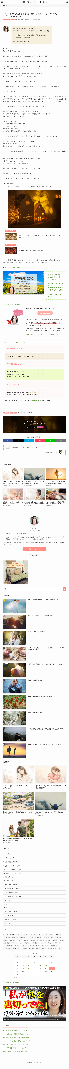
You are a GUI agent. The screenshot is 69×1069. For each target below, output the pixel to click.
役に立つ (30, 937)
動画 (7, 904)
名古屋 (22, 937)
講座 (38, 948)
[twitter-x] (33, 555)
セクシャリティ (10, 881)
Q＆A (5, 934)
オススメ (6, 19)
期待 (39, 940)
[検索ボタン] (67, 2)
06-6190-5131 (34, 400)
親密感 (24, 948)
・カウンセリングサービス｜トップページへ (16, 1030)
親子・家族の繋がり (11, 884)
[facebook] (30, 555)
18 (23, 968)
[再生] (5, 1019)
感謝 (5, 940)
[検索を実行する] (64, 589)
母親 (55, 940)
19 (28, 968)
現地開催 (28, 943)
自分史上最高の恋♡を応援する (14, 869)
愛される (38, 937)
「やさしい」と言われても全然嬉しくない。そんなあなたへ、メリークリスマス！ (41, 236)
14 (40, 965)
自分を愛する (12, 19)
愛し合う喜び (48, 937)
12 (28, 965)
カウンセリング (9, 915)
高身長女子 (52, 948)
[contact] (39, 555)
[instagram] (36, 555)
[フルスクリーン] (64, 1019)
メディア (7, 900)
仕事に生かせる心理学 (11, 892)
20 (34, 968)
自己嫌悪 (54, 945)
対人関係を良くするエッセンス (14, 888)
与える (6, 937)
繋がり (50, 943)
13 (34, 965)
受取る (15, 937)
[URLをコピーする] (61, 440)
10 (17, 965)
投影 (33, 940)
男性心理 (36, 943)
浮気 (61, 940)
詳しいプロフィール (34, 549)
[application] (34, 1003)
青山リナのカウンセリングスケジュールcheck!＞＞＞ (42, 334)
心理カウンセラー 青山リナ (34, 2)
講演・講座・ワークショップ (13, 911)
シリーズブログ (9, 858)
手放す (19, 940)
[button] (8, 440)
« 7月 (15, 977)
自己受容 (45, 945)
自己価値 (36, 945)
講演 (44, 948)
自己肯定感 (7, 948)
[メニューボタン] (2, 2)
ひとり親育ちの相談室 (11, 862)
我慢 (12, 940)
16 (51, 965)
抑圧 (26, 940)
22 (46, 968)
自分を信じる (28, 19)
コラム (7, 907)
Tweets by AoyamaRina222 (11, 982)
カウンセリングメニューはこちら (14, 267)
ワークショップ (42, 934)
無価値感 (6, 943)
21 (40, 968)
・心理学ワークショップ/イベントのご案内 (16, 1037)
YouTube (13, 934)
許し (31, 948)
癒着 (43, 943)
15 (46, 965)
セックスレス (22, 934)
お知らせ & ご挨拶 (10, 919)
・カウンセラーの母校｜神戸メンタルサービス (17, 1041)
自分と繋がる (21, 19)
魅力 (59, 948)
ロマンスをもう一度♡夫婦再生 (14, 873)
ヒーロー (32, 934)
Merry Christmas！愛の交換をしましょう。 (32, 250)
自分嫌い (18, 945)
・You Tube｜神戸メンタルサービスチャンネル (17, 1048)
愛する (57, 937)
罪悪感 (58, 943)
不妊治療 (58, 934)
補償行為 (16, 948)
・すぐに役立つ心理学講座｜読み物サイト (15, 1034)
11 (23, 965)
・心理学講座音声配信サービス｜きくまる (15, 1044)
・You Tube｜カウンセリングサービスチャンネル (18, 1051)
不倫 (51, 934)
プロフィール (9, 854)
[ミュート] (61, 1019)
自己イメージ (27, 945)
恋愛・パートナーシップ (12, 866)
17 (17, 968)
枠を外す (47, 940)
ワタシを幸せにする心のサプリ (14, 896)
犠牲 (20, 943)
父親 (14, 943)
